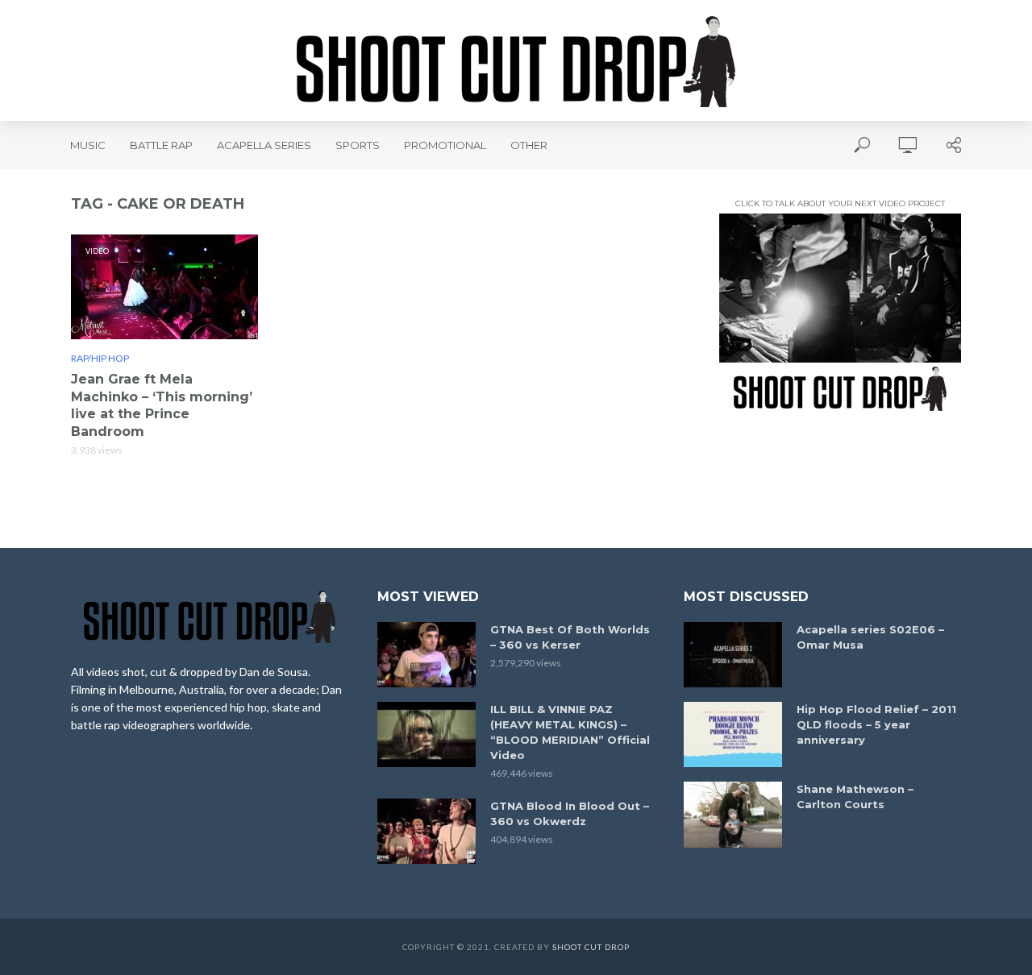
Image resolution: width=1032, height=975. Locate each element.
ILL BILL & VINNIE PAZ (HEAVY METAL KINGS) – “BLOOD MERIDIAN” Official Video (570, 732)
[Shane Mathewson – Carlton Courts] (733, 814)
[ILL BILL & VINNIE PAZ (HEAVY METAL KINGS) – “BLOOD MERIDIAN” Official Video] (426, 734)
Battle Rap (161, 145)
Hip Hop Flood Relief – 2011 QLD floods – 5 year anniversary (876, 724)
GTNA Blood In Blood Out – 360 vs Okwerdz (569, 813)
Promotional (445, 145)
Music (88, 145)
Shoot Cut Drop (591, 947)
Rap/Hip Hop (100, 358)
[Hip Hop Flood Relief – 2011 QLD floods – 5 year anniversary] (733, 734)
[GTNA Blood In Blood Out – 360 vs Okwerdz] (426, 831)
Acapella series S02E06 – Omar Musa (870, 637)
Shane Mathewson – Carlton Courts (855, 796)
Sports (357, 145)
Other (528, 145)
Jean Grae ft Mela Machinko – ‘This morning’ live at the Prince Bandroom (161, 405)
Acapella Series (264, 145)
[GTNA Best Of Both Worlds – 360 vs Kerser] (426, 654)
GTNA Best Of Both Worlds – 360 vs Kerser (570, 637)
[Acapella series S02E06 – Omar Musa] (733, 654)
